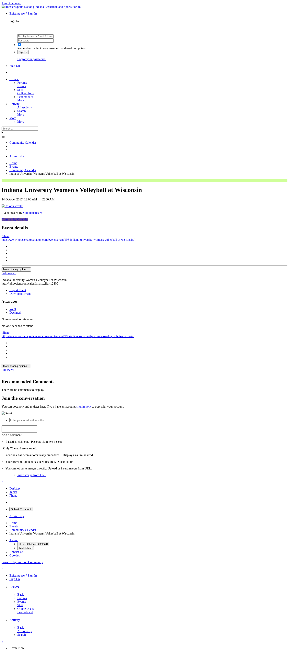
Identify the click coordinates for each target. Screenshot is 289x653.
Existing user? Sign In (23, 13)
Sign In (23, 52)
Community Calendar (15, 219)
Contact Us (16, 552)
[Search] (3, 137)
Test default (25, 548)
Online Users (25, 93)
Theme (13, 540)
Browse (14, 79)
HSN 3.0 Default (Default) (33, 544)
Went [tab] (12, 309)
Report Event (17, 290)
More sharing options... (16, 269)
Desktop (14, 488)
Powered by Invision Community (22, 562)
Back (20, 594)
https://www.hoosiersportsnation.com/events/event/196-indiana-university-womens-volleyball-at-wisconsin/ (68, 239)
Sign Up (14, 65)
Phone (13, 495)
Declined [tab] (15, 312)
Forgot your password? (31, 59)
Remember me (26, 48)
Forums (22, 82)
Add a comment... (13, 435)
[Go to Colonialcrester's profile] (12, 206)
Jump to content (11, 3)
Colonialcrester (32, 212)
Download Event (20, 293)
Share (5, 236)
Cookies (14, 555)
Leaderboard (25, 96)
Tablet (13, 492)
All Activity (24, 107)
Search (21, 111)
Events (21, 86)
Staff (20, 89)
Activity (14, 104)
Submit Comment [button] (21, 509)
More (20, 100)
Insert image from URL (31, 475)
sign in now (83, 406)
